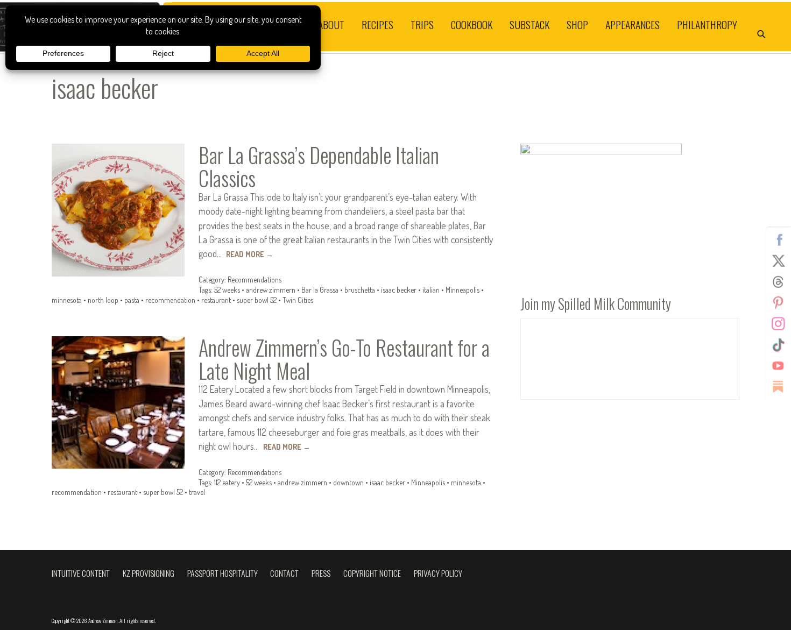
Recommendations (254, 279)
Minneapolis (462, 289)
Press (321, 573)
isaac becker (398, 289)
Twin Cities (297, 300)
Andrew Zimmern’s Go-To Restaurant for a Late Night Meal (344, 359)
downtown (348, 482)
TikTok (778, 344)
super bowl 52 (257, 300)
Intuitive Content (81, 573)
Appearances (632, 24)
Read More (249, 254)
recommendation (170, 300)
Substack (529, 24)
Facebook (778, 239)
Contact (284, 573)
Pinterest (778, 302)
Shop (577, 24)
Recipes (377, 24)
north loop (103, 300)
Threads (778, 281)
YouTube (778, 365)
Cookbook (471, 24)
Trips (422, 24)
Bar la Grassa (319, 289)
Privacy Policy (438, 573)
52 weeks (227, 289)
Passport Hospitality (222, 573)
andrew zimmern (270, 289)
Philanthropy (707, 24)
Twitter (778, 260)
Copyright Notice (372, 573)
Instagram (778, 323)
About (331, 24)
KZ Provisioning (148, 573)
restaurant (216, 300)
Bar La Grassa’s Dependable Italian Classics (319, 166)
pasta (131, 300)
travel (197, 492)
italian (431, 289)
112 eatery (227, 482)
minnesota (67, 300)
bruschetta (359, 289)
